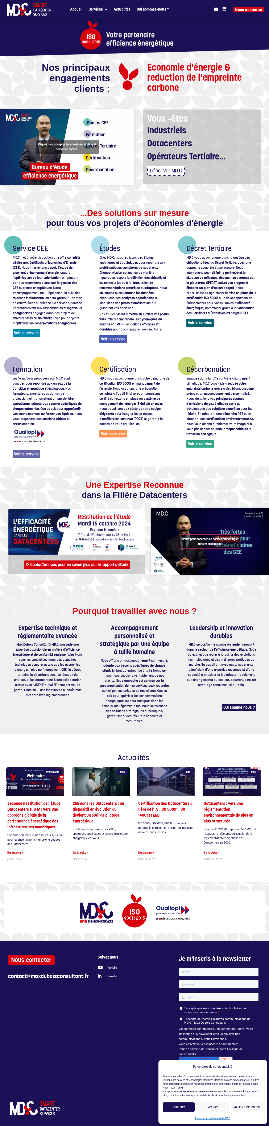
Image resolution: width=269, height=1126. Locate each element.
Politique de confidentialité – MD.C (212, 1118)
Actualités (122, 9)
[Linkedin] (224, 9)
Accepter (179, 1107)
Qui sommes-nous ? (153, 9)
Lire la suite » (15, 853)
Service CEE (30, 248)
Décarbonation (208, 369)
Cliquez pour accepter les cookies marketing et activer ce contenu (67, 146)
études (109, 248)
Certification (117, 369)
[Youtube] (216, 9)
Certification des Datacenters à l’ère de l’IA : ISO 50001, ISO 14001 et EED (165, 809)
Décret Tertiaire (209, 248)
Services (96, 9)
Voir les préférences (247, 1107)
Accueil (76, 9)
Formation (27, 369)
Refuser (212, 1107)
